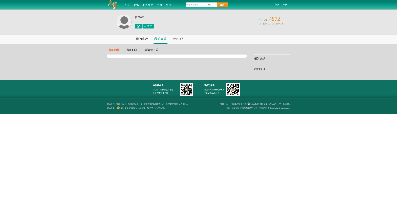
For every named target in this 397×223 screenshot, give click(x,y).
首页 (127, 4)
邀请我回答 (151, 49)
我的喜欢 (142, 39)
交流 (169, 4)
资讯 (136, 4)
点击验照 (255, 104)
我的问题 (114, 49)
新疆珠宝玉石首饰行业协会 (177, 104)
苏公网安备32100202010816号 (133, 108)
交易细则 (286, 104)
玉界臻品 (148, 4)
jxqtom (140, 17)
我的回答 (132, 49)
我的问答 (160, 39)
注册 (285, 4)
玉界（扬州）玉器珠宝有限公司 (233, 104)
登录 (277, 4)
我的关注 (179, 39)
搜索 (222, 5)
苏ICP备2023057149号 (156, 108)
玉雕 (159, 4)
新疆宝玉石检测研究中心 (154, 104)
